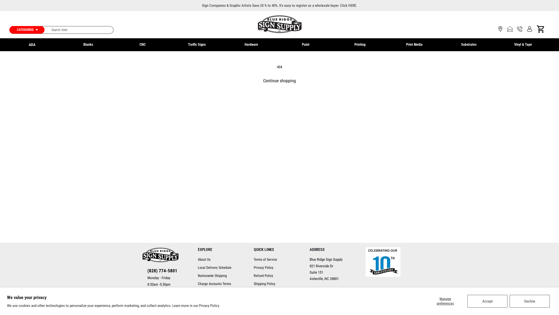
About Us (204, 259)
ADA (32, 44)
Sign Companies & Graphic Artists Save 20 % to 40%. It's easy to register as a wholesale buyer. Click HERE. (279, 5)
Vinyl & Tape (523, 44)
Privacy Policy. (209, 305)
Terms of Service (265, 259)
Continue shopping (279, 80)
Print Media (414, 44)
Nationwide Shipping (212, 276)
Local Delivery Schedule (214, 268)
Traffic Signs (197, 44)
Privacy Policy (263, 268)
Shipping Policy (264, 284)
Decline (529, 301)
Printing (360, 44)
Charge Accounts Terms (214, 284)
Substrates (468, 44)
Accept (487, 301)
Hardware (251, 44)
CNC (143, 44)
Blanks (88, 44)
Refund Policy (263, 276)
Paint (305, 44)
